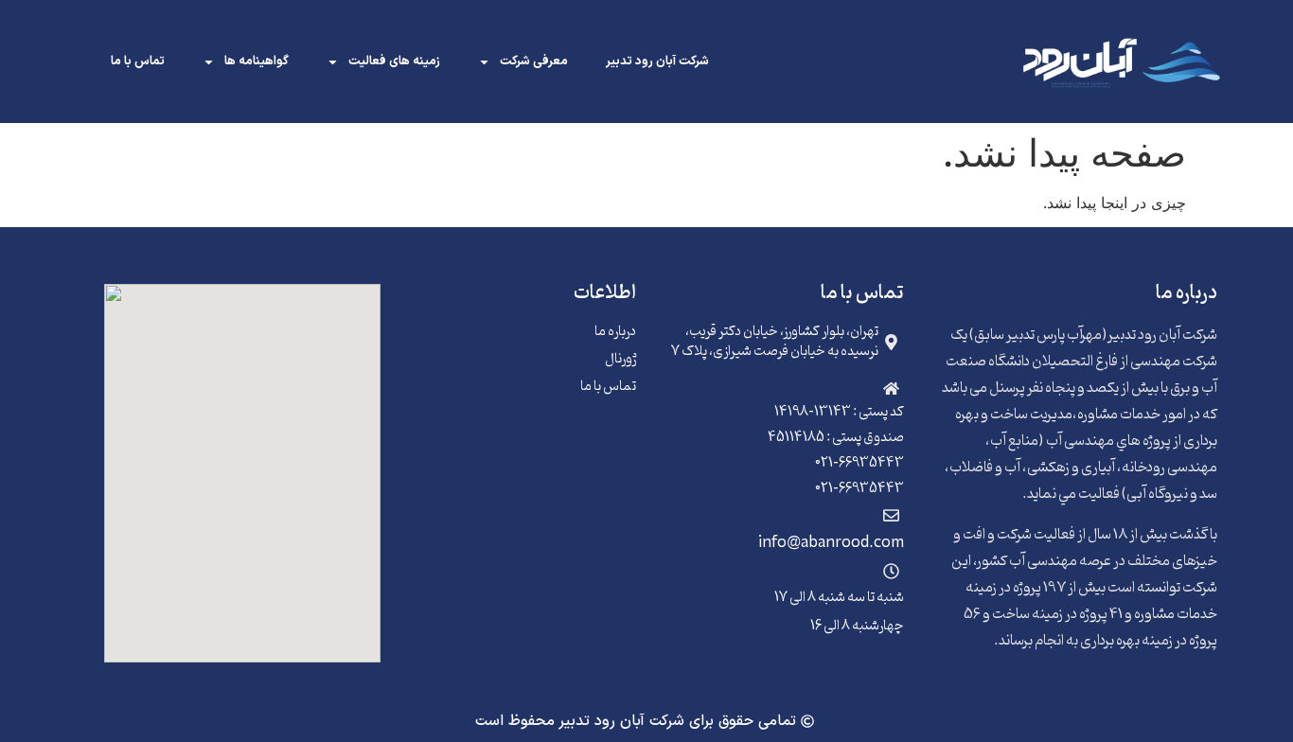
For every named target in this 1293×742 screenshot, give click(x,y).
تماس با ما (138, 61)
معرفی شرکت (534, 61)
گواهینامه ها (256, 61)
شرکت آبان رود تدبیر (657, 61)
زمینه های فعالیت (394, 61)
